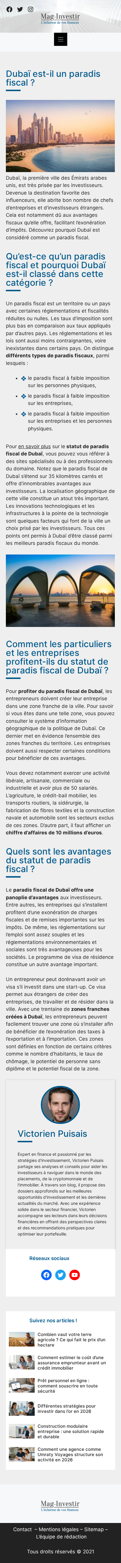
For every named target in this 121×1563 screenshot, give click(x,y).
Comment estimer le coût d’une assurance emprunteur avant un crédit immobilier (72, 1363)
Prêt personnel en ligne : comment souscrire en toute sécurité (68, 1386)
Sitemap (94, 1529)
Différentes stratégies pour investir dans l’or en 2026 (67, 1408)
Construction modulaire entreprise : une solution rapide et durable (71, 1431)
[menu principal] (60, 39)
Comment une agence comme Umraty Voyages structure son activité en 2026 (70, 1454)
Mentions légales (59, 1529)
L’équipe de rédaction (61, 1537)
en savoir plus (34, 446)
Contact (22, 1529)
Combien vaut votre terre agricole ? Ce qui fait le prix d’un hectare (71, 1340)
